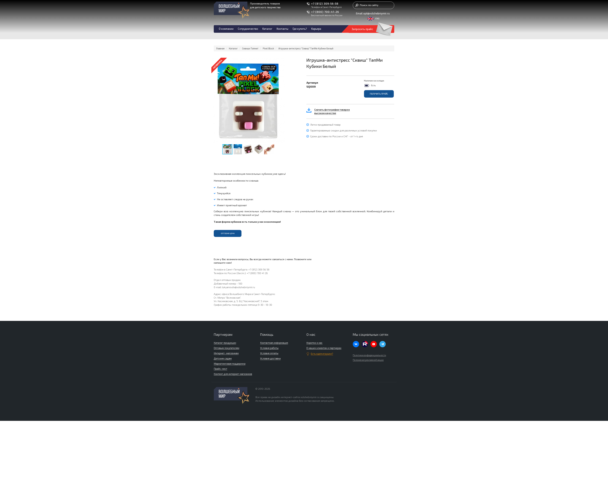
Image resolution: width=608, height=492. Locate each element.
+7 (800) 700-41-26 (325, 11)
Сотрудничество (248, 28)
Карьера (316, 28)
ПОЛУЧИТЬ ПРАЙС (379, 93)
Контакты (282, 28)
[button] (282, 60)
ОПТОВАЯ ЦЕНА (227, 233)
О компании (226, 28)
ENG (377, 18)
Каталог (267, 28)
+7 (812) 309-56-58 (324, 3)
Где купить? (300, 28)
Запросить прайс (362, 29)
